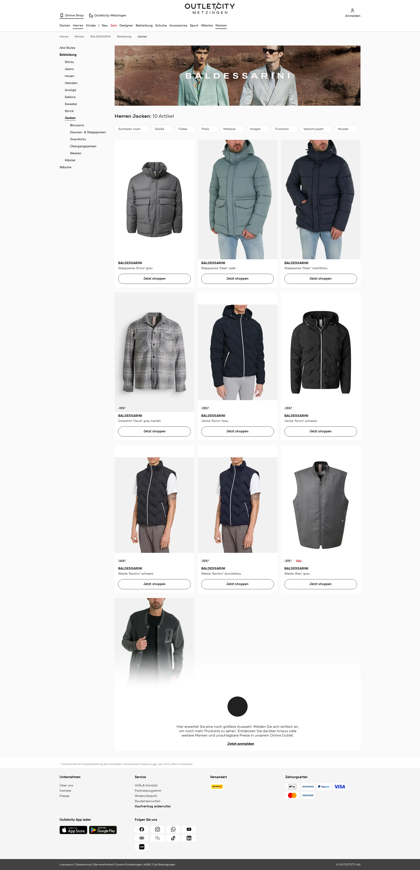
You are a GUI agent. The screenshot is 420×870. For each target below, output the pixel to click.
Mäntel (70, 160)
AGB (147, 864)
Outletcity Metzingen (210, 8)
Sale (113, 25)
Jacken (142, 36)
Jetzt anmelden (240, 743)
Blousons (77, 125)
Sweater (71, 104)
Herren (64, 36)
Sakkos (70, 97)
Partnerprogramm (148, 791)
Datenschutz (84, 864)
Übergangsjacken (83, 146)
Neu (105, 25)
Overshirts (78, 139)
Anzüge (70, 90)
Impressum (67, 864)
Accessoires (178, 25)
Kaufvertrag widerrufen (153, 806)
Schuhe (161, 25)
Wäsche (207, 25)
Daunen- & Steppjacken (88, 132)
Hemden (71, 83)
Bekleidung (144, 25)
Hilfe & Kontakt (146, 785)
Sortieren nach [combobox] (129, 130)
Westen (75, 153)
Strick (69, 111)
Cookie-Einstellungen (128, 864)
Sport (194, 25)
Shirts (69, 62)
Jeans (69, 69)
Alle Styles (67, 48)
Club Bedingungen (163, 864)
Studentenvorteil (147, 801)
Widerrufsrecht (146, 796)
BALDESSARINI (100, 36)
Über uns (66, 785)
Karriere (65, 791)
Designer (126, 25)
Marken (221, 25)
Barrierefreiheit (103, 864)
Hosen (69, 76)
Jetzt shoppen (155, 279)
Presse (64, 796)
